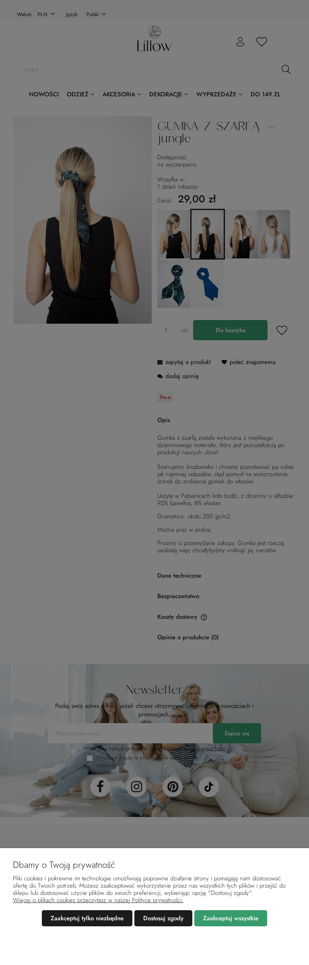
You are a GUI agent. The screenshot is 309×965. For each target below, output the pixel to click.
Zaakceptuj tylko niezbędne (87, 918)
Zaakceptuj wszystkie (230, 918)
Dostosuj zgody (163, 918)
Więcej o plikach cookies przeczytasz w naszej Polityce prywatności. (98, 900)
